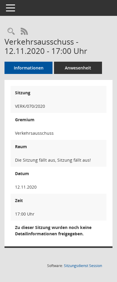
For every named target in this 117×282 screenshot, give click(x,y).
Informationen (29, 68)
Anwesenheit (78, 68)
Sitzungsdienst (83, 265)
